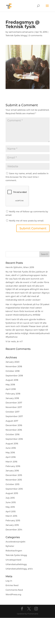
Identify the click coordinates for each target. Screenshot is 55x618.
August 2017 (12, 421)
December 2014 (14, 529)
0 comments (35, 35)
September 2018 (14, 375)
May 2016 (10, 452)
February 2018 (13, 393)
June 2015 (11, 502)
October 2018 (13, 371)
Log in (9, 580)
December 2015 (14, 475)
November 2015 (14, 479)
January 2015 (12, 525)
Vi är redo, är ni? (14, 341)
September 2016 (14, 439)
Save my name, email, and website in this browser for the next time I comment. (27, 177)
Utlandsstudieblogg (16, 564)
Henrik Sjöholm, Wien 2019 (20, 267)
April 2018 (11, 389)
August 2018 (12, 380)
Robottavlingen (14, 550)
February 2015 (13, 520)
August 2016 (12, 443)
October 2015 (12, 484)
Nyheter (10, 546)
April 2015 (11, 511)
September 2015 (14, 489)
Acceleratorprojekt (15, 541)
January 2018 (12, 398)
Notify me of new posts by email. (26, 220)
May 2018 (10, 384)
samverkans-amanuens (21, 32)
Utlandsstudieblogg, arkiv (19, 568)
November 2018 (14, 366)
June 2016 (11, 448)
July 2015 (10, 497)
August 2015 (12, 493)
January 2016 (12, 470)
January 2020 (12, 362)
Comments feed (14, 590)
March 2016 (11, 461)
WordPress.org (13, 594)
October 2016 (13, 434)
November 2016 (14, 430)
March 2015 (11, 516)
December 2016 (14, 425)
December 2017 (14, 402)
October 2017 (12, 411)
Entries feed (12, 585)
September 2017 (14, 416)
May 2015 (10, 507)
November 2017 (14, 407)
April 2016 (11, 457)
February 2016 (13, 466)
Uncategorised (13, 559)
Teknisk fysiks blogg (16, 35)
